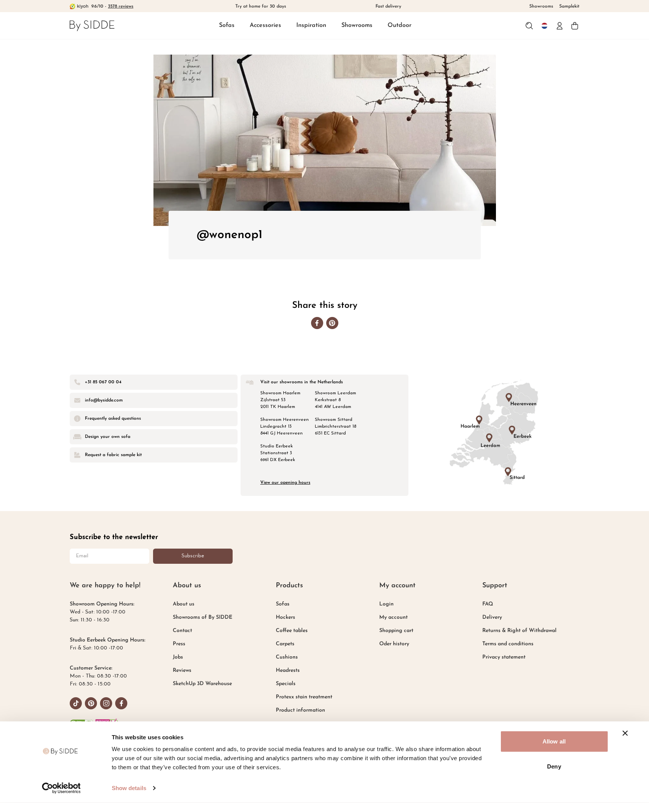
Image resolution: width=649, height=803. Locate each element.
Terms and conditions (507, 644)
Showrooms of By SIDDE (202, 617)
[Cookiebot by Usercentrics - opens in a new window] (61, 788)
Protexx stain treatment (304, 697)
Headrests (288, 670)
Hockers (285, 617)
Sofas (227, 25)
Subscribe (192, 556)
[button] (227, 26)
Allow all (554, 741)
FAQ (487, 604)
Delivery (492, 617)
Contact (182, 631)
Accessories (265, 25)
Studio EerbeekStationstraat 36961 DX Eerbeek (277, 453)
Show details (129, 788)
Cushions (287, 657)
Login (386, 604)
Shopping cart (396, 631)
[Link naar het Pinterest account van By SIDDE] (91, 703)
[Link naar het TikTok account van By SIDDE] (76, 703)
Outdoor (399, 25)
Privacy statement (503, 657)
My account (393, 617)
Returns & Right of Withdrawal (519, 631)
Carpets (285, 644)
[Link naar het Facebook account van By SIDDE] (121, 703)
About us (183, 604)
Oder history (394, 644)
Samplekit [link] (569, 6)
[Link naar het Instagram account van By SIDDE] (106, 703)
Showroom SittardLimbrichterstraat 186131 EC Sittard (335, 426)
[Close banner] (625, 733)
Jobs (178, 657)
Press (179, 644)
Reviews (182, 670)
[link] (92, 25)
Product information (300, 710)
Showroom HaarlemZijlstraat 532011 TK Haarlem (280, 400)
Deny (554, 766)
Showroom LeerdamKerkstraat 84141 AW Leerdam (335, 400)
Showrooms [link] (541, 6)
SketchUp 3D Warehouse (202, 684)
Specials (286, 684)
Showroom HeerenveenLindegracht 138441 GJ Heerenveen (284, 426)
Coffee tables (292, 631)
